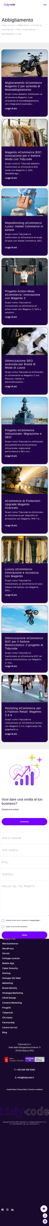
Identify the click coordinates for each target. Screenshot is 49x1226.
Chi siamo (7, 1017)
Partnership (8, 1022)
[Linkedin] (12, 1209)
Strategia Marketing (12, 993)
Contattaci (24, 822)
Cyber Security (10, 968)
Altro (18, 34)
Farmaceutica (8, 30)
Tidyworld (7, 1012)
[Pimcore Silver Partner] (34, 1060)
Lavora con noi (9, 1027)
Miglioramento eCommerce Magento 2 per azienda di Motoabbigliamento (23, 86)
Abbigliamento (8, 25)
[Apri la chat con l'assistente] (43, 1208)
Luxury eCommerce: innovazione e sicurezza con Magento (22, 573)
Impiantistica (29, 30)
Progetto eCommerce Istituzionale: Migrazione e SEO (23, 434)
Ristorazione (8, 34)
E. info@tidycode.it (24, 1077)
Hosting (6, 973)
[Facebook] (2, 1209)
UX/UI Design (9, 998)
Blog (4, 1032)
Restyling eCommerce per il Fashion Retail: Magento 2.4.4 (23, 712)
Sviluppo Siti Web (11, 978)
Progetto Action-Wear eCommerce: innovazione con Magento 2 (22, 295)
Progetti (6, 1007)
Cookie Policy (11, 1089)
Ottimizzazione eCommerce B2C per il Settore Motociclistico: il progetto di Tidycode (24, 643)
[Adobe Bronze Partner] (14, 1060)
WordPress (8, 948)
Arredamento (23, 25)
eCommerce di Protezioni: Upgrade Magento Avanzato (23, 504)
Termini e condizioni (35, 1089)
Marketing (7, 983)
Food (18, 30)
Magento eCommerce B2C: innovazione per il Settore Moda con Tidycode (23, 156)
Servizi (6, 953)
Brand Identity (9, 988)
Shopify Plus (8, 938)
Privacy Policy (35, 920)
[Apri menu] (45, 4)
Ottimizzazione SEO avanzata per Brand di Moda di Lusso (20, 364)
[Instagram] (7, 1209)
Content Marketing (12, 1003)
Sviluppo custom (11, 958)
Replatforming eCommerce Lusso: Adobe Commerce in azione (24, 226)
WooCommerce (10, 943)
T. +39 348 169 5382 (24, 1069)
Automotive (36, 25)
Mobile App (8, 963)
